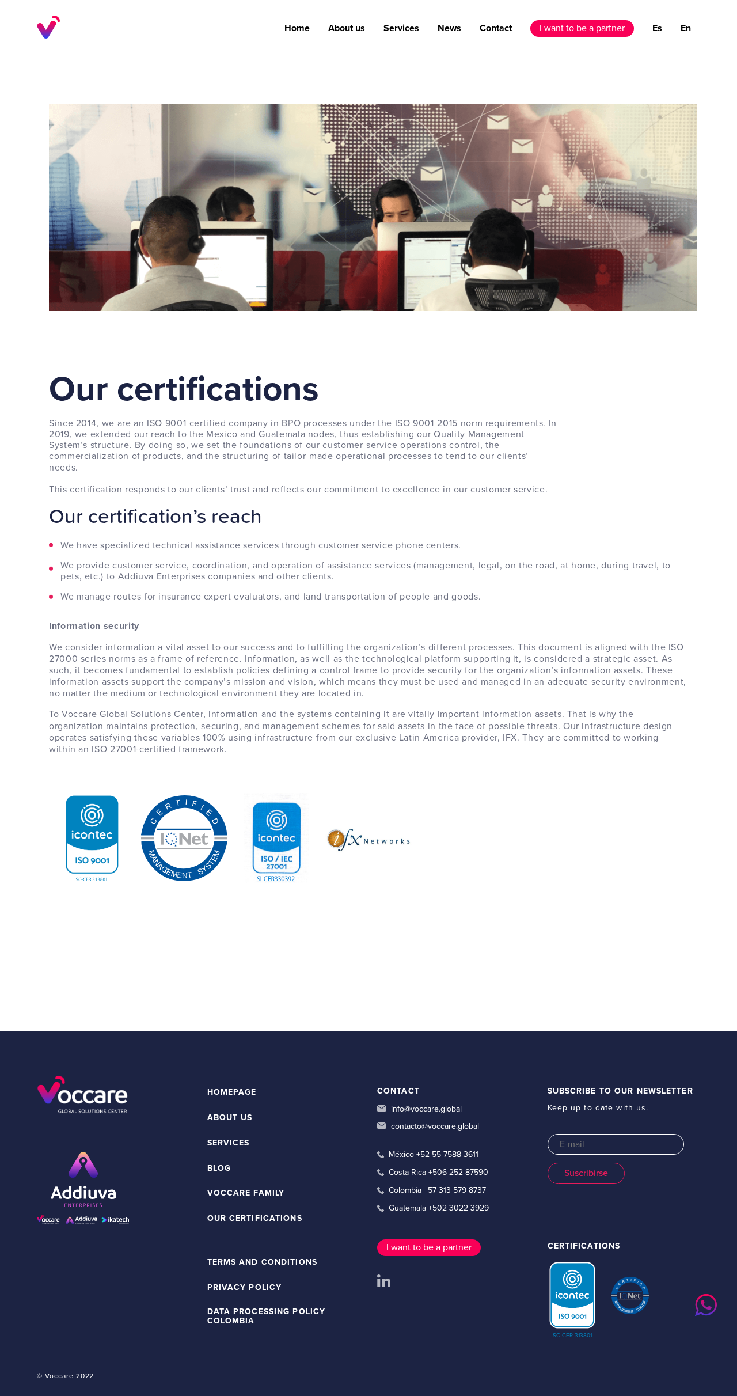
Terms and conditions (262, 1262)
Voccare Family (246, 1193)
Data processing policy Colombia (266, 1316)
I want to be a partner (582, 28)
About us (346, 28)
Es (657, 28)
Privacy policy (244, 1287)
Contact (496, 28)
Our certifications (254, 1218)
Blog (219, 1168)
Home (297, 28)
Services (401, 28)
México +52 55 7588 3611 (433, 1154)
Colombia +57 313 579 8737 (437, 1190)
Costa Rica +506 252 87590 (438, 1172)
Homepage (232, 1092)
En (686, 28)
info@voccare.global (425, 1109)
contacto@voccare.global (434, 1126)
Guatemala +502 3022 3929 (439, 1208)
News (449, 28)
